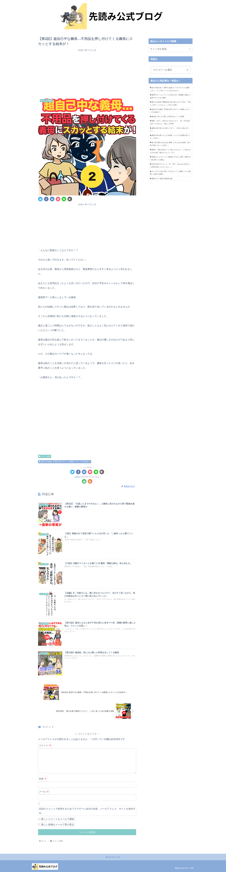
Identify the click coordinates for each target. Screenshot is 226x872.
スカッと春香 (45, 456)
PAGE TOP (114, 857)
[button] (190, 49)
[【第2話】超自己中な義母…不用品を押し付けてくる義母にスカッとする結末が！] (52, 199)
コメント (45, 745)
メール (44, 791)
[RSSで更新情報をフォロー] (90, 481)
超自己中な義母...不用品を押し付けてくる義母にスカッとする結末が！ (66, 462)
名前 (43, 778)
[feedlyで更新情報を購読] (84, 481)
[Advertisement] (87, 75)
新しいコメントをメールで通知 (57, 819)
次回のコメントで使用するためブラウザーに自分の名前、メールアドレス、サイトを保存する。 (87, 810)
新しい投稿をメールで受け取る (57, 824)
